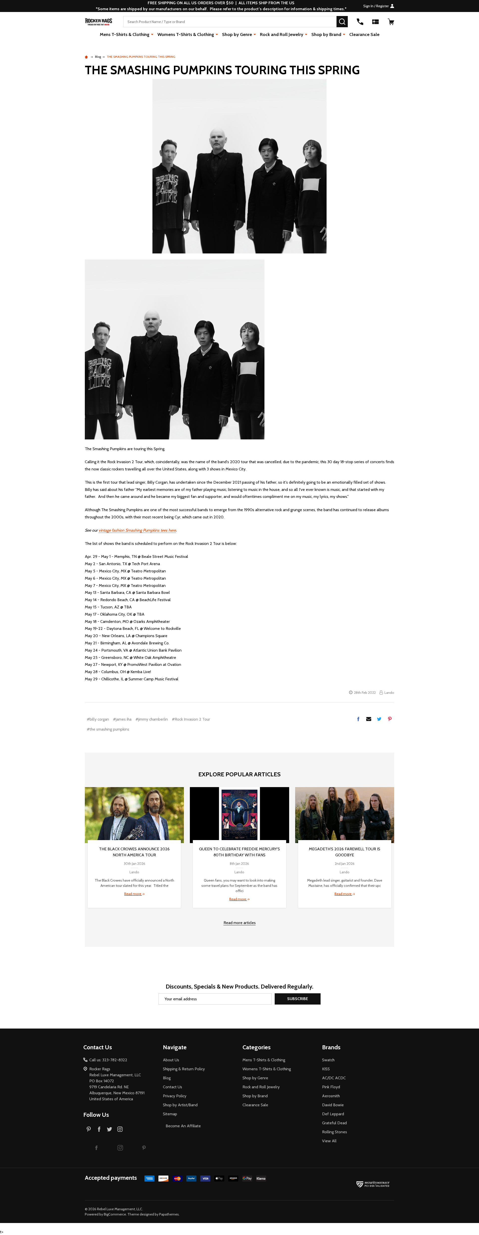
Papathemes (169, 1214)
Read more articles (240, 922)
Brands (331, 1047)
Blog (167, 1078)
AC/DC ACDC (334, 1078)
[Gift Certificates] (375, 21)
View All (329, 1141)
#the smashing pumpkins (108, 729)
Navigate (175, 1047)
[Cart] (391, 21)
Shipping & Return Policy (184, 1069)
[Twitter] (379, 718)
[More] (152, 34)
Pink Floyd (331, 1087)
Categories (256, 1047)
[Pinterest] (389, 718)
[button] (96, 1147)
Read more (133, 894)
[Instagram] (120, 1129)
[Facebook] (358, 718)
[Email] (368, 718)
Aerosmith (331, 1096)
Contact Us (172, 1087)
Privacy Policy (174, 1096)
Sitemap (170, 1114)
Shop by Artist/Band (180, 1105)
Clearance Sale (364, 34)
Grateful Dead (334, 1123)
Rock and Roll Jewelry (281, 34)
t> (197, 617)
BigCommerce (115, 1214)
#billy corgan (98, 719)
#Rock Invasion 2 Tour (191, 719)
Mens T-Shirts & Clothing (124, 34)
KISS (326, 1069)
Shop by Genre (237, 34)
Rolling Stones (334, 1132)
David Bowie (333, 1105)
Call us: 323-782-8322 (108, 1060)
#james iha (122, 719)
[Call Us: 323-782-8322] (360, 21)
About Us (171, 1060)
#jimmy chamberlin (151, 719)
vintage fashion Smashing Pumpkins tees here (137, 530)
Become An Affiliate (183, 1126)
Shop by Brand (326, 34)
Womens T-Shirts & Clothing (185, 34)
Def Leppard (333, 1114)
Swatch (328, 1060)
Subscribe (297, 998)
